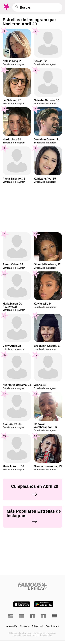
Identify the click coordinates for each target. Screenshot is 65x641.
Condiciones (52, 626)
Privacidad (37, 626)
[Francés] (32, 616)
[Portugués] (21, 616)
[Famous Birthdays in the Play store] (43, 604)
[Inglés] (10, 616)
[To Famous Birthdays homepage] (6, 7)
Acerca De (11, 626)
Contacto (25, 626)
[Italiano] (43, 616)
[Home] (32, 586)
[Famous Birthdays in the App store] (22, 604)
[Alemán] (54, 616)
